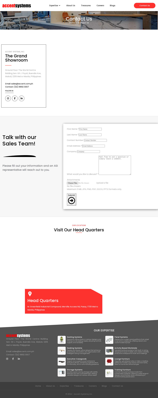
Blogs (104, 386)
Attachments (73, 179)
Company (72, 151)
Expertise (64, 386)
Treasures (79, 386)
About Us (50, 386)
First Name (73, 129)
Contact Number (75, 140)
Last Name (73, 134)
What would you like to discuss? (83, 174)
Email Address (74, 145)
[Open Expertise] (60, 5)
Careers (93, 386)
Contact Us (117, 386)
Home (72, 22)
